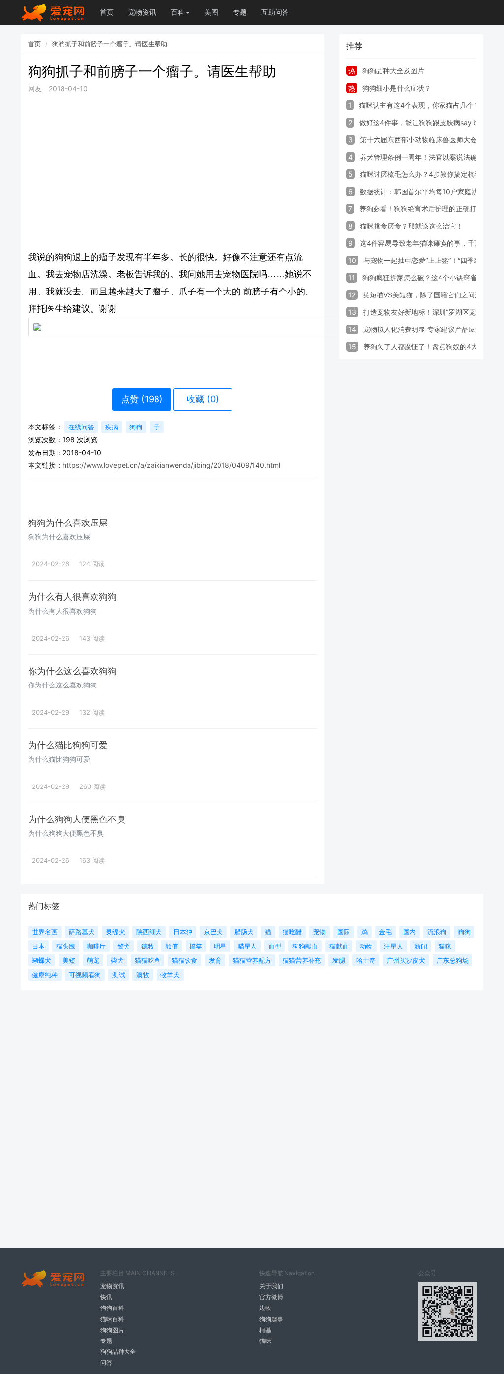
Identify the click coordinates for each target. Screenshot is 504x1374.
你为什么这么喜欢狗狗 (72, 671)
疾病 (111, 427)
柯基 (265, 1330)
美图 (211, 12)
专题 (240, 12)
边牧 (265, 1307)
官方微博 (271, 1297)
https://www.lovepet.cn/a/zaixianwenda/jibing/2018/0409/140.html (171, 465)
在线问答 (81, 427)
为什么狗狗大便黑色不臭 (77, 819)
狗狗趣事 (271, 1319)
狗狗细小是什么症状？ (396, 88)
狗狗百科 (112, 1307)
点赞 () (142, 399)
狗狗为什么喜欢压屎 (68, 523)
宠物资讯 (142, 12)
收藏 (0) (203, 399)
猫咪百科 (112, 1319)
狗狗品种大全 (118, 1351)
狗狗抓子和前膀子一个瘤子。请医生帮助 (109, 44)
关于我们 (271, 1286)
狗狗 (135, 427)
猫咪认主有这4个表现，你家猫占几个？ (419, 105)
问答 (106, 1362)
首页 (107, 12)
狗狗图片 (112, 1330)
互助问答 (275, 12)
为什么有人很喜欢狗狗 (72, 596)
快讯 (106, 1297)
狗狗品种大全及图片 (393, 70)
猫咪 (265, 1340)
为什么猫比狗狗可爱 (68, 745)
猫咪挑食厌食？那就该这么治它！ (411, 226)
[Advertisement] (172, 171)
